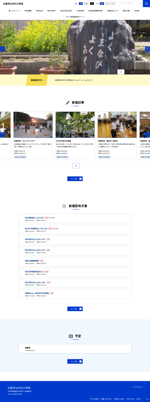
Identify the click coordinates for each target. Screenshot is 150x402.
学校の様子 (51, 10)
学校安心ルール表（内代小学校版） (37, 293)
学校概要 (27, 10)
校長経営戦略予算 (95, 10)
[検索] (140, 3)
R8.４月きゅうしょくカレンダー (35, 282)
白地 (86, 3)
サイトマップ (138, 387)
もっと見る (74, 179)
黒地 (92, 3)
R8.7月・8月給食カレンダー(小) (36, 228)
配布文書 (126, 10)
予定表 (136, 10)
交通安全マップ (112, 10)
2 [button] (134, 72)
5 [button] (142, 72)
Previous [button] (2, 48)
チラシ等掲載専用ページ (75, 16)
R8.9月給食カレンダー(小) (34, 217)
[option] (75, 47)
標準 (102, 3)
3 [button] (137, 72)
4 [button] (139, 72)
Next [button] (147, 48)
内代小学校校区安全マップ (35, 271)
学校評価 (80, 10)
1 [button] (131, 72)
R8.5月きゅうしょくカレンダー (35, 250)
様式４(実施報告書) (32, 260)
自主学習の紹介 (66, 10)
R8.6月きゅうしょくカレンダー (35, 239)
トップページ (15, 10)
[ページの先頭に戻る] (147, 399)
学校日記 (39, 10)
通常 (81, 3)
